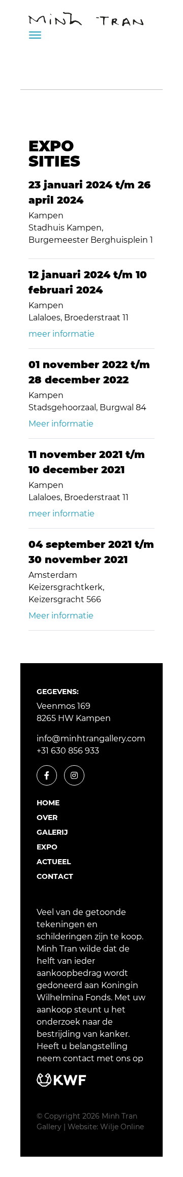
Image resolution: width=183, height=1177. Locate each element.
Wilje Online (122, 1126)
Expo (47, 847)
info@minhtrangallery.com (91, 738)
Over (47, 817)
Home (48, 802)
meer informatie (61, 334)
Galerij (52, 832)
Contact (55, 876)
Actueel (54, 861)
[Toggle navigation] (35, 35)
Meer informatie (61, 424)
